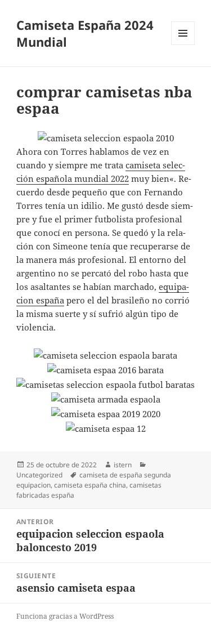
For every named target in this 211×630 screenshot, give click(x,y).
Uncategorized (39, 475)
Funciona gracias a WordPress (65, 616)
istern (123, 465)
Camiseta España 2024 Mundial (85, 33)
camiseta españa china (90, 485)
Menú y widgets (183, 44)
